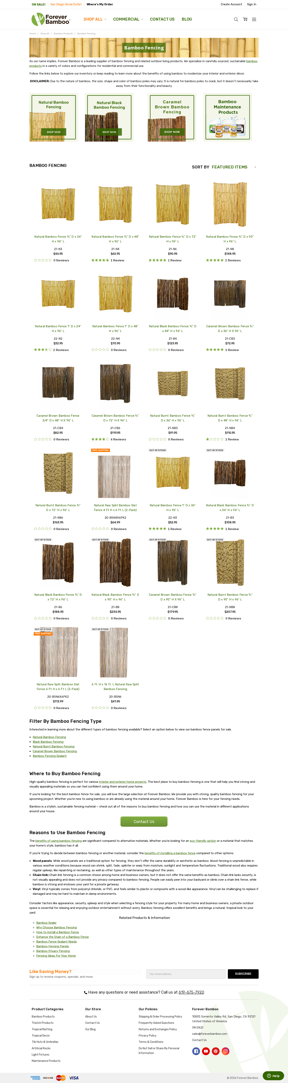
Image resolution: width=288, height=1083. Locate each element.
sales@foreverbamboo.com (209, 1034)
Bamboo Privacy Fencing (53, 951)
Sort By (200, 167)
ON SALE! (38, 4)
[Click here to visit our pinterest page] (216, 1051)
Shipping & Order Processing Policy (160, 1016)
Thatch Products (42, 1023)
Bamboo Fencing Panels (52, 946)
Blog (187, 19)
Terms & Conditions (151, 1042)
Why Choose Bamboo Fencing (56, 927)
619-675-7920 (191, 992)
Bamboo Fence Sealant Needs (56, 941)
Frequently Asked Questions (156, 1023)
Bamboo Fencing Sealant (50, 756)
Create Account (231, 4)
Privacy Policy (148, 1035)
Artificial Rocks (41, 1048)
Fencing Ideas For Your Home (56, 956)
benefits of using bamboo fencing (58, 841)
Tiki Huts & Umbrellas (45, 1042)
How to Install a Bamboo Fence (57, 932)
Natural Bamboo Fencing (49, 737)
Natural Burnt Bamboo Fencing (53, 746)
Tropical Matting (42, 1029)
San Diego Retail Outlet (66, 4)
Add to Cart (58, 213)
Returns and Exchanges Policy (158, 1029)
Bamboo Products (43, 1016)
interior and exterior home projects (122, 782)
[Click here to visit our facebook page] (196, 1051)
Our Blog (90, 1029)
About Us (91, 1016)
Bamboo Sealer (46, 923)
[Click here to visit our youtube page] (206, 1051)
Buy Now (58, 222)
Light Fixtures (40, 1054)
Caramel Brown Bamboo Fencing (55, 751)
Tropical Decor (41, 1035)
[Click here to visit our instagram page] (225, 1051)
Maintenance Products (46, 1061)
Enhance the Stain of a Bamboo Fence (62, 937)
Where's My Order (100, 4)
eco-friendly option (203, 841)
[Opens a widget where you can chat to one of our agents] (273, 1076)
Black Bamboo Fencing (48, 742)
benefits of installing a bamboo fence (170, 853)
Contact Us (162, 19)
